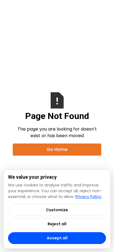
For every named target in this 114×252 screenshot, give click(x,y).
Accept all (57, 238)
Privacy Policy (88, 196)
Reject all (57, 224)
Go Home (57, 149)
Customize (57, 210)
